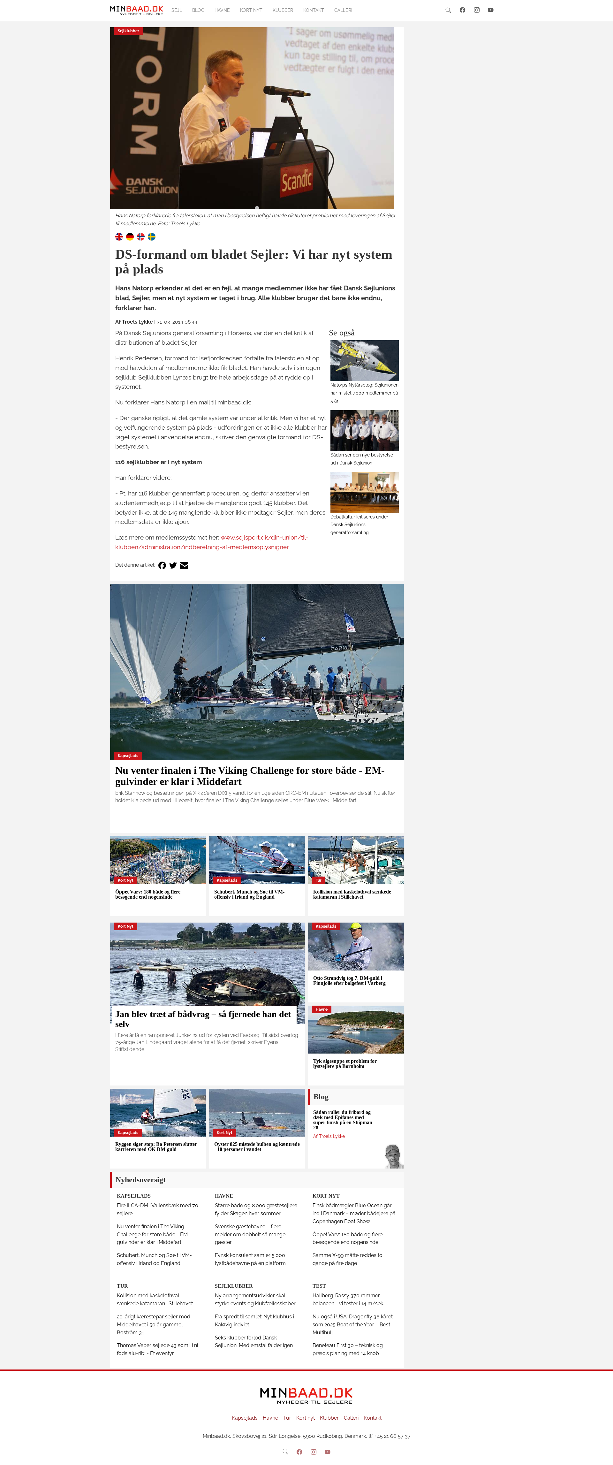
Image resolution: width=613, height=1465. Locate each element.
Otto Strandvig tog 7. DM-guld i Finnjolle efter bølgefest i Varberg (349, 980)
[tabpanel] (257, 127)
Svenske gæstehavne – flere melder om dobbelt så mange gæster (250, 1234)
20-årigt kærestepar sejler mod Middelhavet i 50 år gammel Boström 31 (153, 1325)
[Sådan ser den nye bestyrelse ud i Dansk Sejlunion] (364, 430)
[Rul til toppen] (603, 1455)
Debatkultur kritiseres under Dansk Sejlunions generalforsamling (359, 524)
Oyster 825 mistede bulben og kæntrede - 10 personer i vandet (257, 1146)
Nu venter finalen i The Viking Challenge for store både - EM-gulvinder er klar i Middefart (250, 775)
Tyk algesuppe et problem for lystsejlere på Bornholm (345, 1063)
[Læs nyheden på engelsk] (119, 237)
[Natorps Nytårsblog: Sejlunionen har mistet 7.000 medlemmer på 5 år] (364, 360)
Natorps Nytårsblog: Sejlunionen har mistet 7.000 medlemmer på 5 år (364, 392)
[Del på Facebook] (162, 565)
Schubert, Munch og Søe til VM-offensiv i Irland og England (249, 894)
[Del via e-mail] (184, 565)
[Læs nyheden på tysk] (130, 237)
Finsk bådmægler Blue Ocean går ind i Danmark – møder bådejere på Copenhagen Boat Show (354, 1213)
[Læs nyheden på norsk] (141, 237)
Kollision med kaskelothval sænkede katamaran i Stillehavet (352, 894)
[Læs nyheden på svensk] (151, 237)
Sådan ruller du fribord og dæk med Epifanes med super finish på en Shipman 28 (342, 1119)
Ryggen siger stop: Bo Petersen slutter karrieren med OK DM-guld (156, 1146)
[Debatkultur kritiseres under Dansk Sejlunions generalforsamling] (364, 492)
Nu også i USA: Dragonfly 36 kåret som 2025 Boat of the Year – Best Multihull (353, 1325)
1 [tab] (257, 208)
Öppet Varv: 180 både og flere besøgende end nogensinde (147, 894)
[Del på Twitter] (173, 565)
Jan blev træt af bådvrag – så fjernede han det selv (203, 1019)
